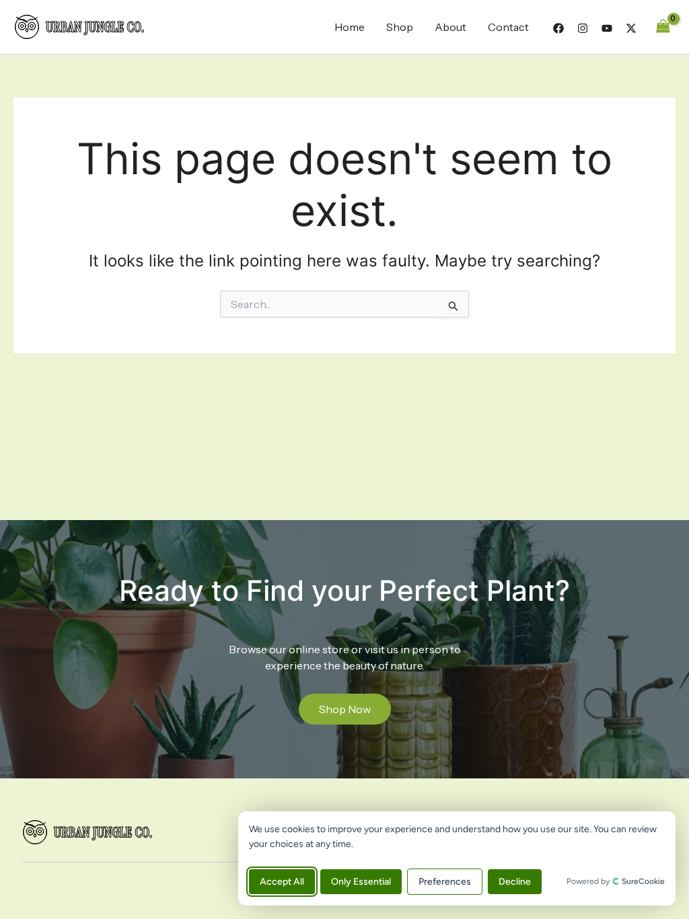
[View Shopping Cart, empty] (663, 26)
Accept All (282, 881)
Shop (399, 27)
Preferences (445, 881)
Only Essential (361, 881)
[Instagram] (582, 28)
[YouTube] (607, 28)
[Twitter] (631, 28)
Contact (508, 27)
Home (349, 27)
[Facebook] (558, 28)
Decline (515, 881)
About (450, 27)
